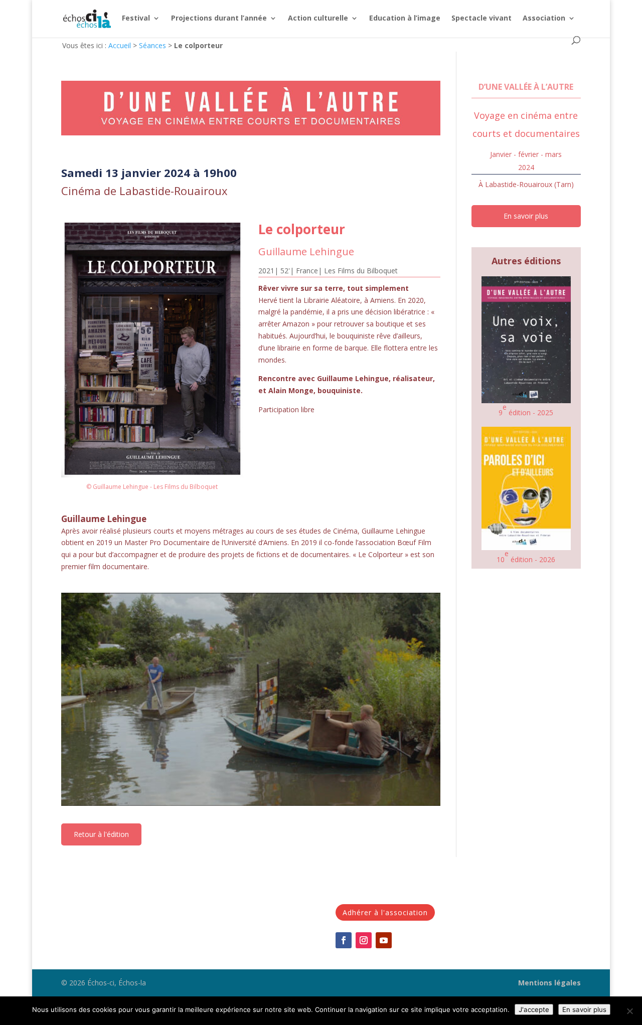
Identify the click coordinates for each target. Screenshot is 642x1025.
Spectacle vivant (481, 19)
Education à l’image (404, 19)
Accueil (119, 45)
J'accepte (534, 1009)
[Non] (629, 1011)
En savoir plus (526, 216)
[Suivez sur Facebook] (344, 940)
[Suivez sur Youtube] (384, 940)
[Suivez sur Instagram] (364, 940)
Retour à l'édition (101, 834)
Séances (152, 45)
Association (544, 19)
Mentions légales (549, 982)
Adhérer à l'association (385, 912)
